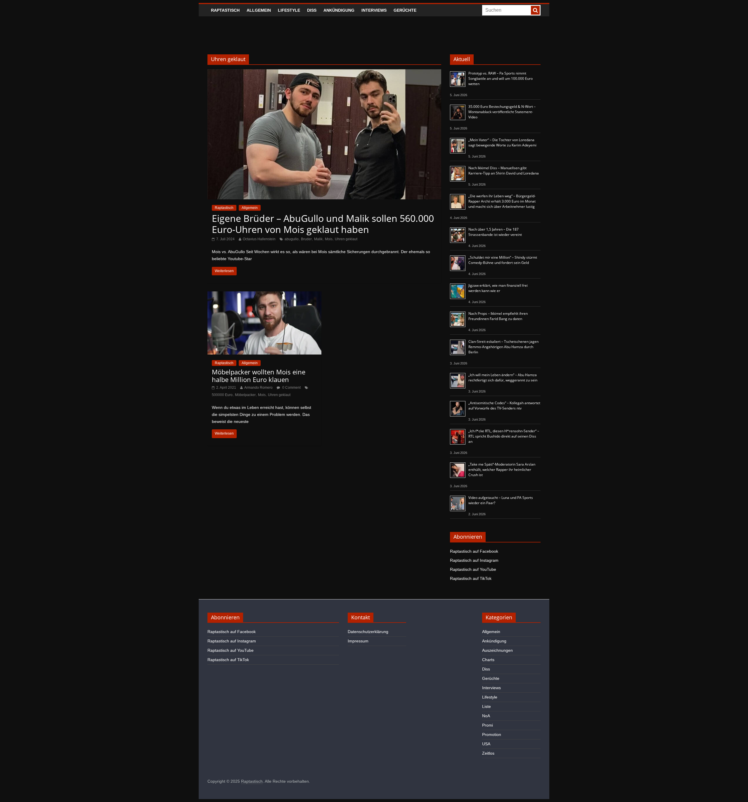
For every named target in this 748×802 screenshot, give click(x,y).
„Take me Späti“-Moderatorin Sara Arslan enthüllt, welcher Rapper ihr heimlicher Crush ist (501, 469)
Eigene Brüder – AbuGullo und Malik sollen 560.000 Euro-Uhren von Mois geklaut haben (323, 224)
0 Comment (291, 388)
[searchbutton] (535, 10)
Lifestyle (289, 10)
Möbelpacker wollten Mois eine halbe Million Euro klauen (258, 375)
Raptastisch (225, 10)
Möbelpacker (245, 395)
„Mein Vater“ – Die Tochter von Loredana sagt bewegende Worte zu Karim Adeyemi (502, 142)
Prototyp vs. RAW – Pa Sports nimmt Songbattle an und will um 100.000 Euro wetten (500, 78)
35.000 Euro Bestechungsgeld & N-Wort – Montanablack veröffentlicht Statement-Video (502, 112)
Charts (488, 659)
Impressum (358, 641)
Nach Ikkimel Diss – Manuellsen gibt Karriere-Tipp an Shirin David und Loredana (503, 170)
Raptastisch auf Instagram (474, 560)
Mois (329, 239)
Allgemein (259, 10)
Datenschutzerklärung (368, 631)
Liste (486, 706)
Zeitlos (488, 753)
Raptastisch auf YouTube (473, 569)
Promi (487, 725)
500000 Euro (222, 395)
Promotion (491, 734)
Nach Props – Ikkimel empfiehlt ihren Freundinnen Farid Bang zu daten (498, 316)
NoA (486, 715)
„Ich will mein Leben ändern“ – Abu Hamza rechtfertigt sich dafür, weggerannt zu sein (502, 377)
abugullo (292, 239)
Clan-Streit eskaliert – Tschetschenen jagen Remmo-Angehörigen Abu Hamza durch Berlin (503, 347)
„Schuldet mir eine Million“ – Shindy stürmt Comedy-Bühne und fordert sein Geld (502, 260)
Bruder (306, 239)
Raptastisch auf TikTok (470, 578)
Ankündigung (338, 10)
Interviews (374, 10)
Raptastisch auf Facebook (474, 551)
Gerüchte (405, 10)
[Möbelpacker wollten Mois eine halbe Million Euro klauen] (264, 295)
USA (486, 743)
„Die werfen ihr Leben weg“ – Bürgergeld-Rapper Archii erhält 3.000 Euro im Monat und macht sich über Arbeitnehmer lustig (502, 201)
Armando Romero (258, 388)
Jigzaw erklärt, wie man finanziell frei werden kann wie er (498, 288)
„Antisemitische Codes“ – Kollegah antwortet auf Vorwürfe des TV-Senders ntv (504, 405)
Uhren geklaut (346, 239)
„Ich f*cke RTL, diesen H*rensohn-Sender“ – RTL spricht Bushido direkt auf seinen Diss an (503, 436)
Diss (311, 10)
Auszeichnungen (497, 650)
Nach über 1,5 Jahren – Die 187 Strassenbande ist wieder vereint (495, 232)
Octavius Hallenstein (259, 239)
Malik (318, 239)
